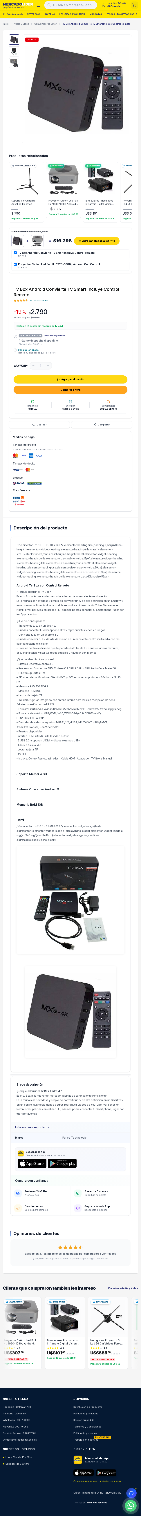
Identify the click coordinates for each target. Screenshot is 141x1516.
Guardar (42, 424)
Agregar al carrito (72, 379)
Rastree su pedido (83, 1419)
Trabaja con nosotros (85, 1439)
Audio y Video (21, 23)
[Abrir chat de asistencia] (131, 1493)
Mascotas (96, 14)
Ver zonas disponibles (54, 336)
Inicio (6, 23)
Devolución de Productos (87, 1406)
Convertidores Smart (45, 23)
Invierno (50, 14)
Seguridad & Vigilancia (72, 14)
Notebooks (34, 14)
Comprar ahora (71, 389)
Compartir (104, 424)
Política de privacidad (85, 1413)
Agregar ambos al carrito (98, 240)
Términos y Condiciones (87, 1426)
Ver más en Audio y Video (123, 1288)
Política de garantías (85, 1433)
